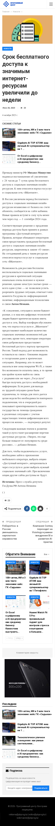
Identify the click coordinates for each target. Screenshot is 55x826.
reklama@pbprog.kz (18, 814)
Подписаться (40, 788)
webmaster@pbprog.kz (27, 818)
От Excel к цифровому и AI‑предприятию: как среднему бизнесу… (30, 159)
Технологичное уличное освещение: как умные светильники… (31, 740)
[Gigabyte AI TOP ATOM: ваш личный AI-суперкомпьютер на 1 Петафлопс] (8, 146)
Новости (7, 49)
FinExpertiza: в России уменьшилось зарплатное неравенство (10, 532)
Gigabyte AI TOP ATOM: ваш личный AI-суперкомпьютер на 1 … (33, 145)
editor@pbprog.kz (37, 814)
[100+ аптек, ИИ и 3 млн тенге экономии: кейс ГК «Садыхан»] (8, 133)
